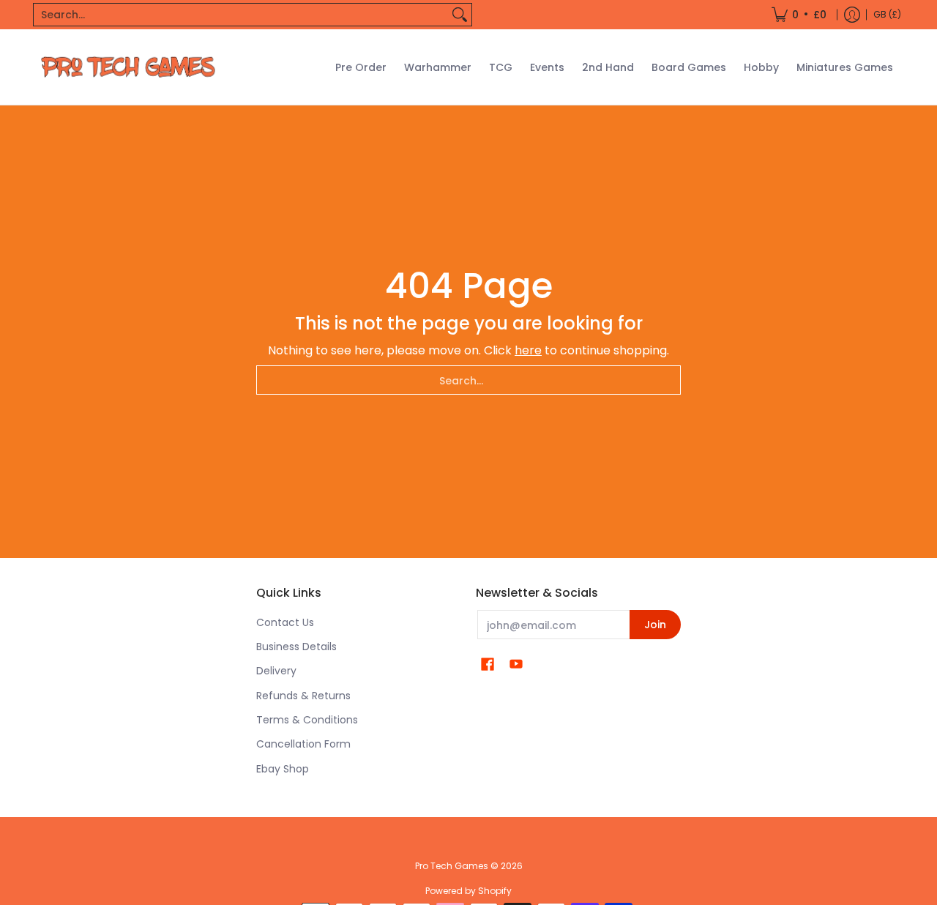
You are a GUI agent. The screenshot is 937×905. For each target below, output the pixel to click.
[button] (487, 664)
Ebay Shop (282, 768)
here (528, 350)
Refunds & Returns (303, 695)
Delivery (276, 670)
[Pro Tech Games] (128, 67)
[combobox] (241, 15)
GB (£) (887, 14)
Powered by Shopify (468, 890)
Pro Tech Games (451, 866)
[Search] (459, 15)
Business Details (296, 646)
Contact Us (285, 622)
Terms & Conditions (307, 719)
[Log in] (852, 14)
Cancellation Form (303, 744)
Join (655, 624)
